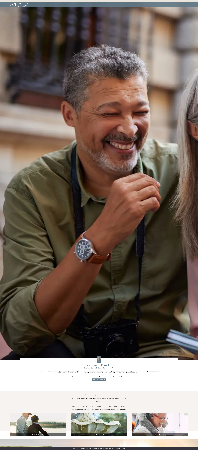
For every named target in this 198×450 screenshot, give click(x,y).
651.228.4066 (185, 5)
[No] (196, 448)
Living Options (173, 5)
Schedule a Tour (99, 379)
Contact (179, 5)
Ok (124, 448)
